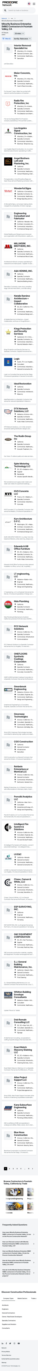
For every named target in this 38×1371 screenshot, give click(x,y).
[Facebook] (6, 1343)
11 (28, 1168)
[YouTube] (19, 1343)
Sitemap (4, 1362)
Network (7, 5)
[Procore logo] (10, 2)
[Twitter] (10, 1343)
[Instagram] (14, 1344)
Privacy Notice (6, 1351)
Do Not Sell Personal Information (10, 1359)
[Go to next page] (32, 1168)
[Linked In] (2, 1343)
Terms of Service (6, 1355)
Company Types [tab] (8, 1298)
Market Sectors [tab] (22, 1298)
